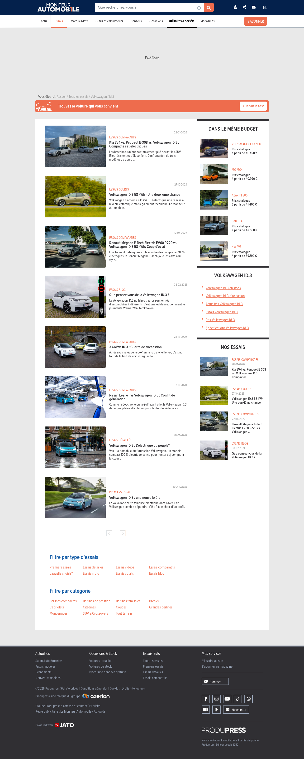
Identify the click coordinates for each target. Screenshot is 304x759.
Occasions (156, 21)
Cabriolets (57, 607)
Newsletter (239, 709)
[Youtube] (227, 699)
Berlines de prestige (96, 600)
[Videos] (206, 709)
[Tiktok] (238, 699)
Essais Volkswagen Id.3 (222, 311)
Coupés (121, 607)
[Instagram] (216, 699)
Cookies (115, 688)
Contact (215, 681)
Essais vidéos (125, 567)
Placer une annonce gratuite (107, 672)
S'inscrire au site (212, 660)
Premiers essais (60, 567)
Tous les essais (153, 660)
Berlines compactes (63, 600)
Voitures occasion (100, 660)
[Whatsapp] (248, 699)
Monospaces (58, 613)
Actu (44, 21)
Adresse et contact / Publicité (81, 705)
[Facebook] (206, 699)
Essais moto (91, 573)
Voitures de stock (100, 666)
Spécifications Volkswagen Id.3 (227, 327)
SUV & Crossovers (95, 613)
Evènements (43, 672)
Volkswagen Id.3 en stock (223, 287)
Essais (59, 21)
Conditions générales (94, 688)
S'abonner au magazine (217, 666)
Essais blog (157, 573)
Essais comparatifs (162, 567)
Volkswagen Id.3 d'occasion (225, 295)
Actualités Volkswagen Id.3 (224, 303)
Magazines (207, 21)
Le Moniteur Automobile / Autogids (82, 711)
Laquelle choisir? (61, 573)
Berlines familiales (128, 600)
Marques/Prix (79, 21)
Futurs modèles (45, 666)
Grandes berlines (160, 607)
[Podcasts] (216, 709)
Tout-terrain (124, 613)
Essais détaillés (93, 567)
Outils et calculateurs (109, 21)
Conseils (136, 21)
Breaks (154, 600)
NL (265, 7)
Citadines (89, 607)
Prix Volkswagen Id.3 (220, 319)
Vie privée (72, 688)
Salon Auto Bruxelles (48, 660)
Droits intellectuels (134, 688)
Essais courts (125, 573)
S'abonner (255, 21)
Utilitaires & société (182, 21)
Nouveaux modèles (48, 677)
